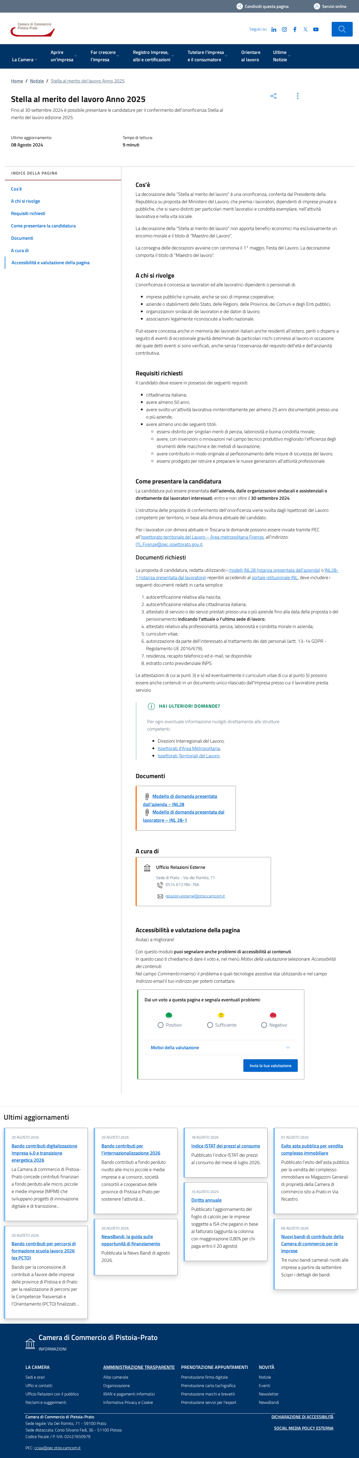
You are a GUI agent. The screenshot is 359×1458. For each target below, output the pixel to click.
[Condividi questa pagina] (273, 96)
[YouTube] (314, 29)
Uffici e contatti (38, 1385)
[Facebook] (293, 29)
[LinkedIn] (271, 29)
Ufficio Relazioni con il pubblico (52, 1394)
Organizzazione (116, 1385)
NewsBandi (269, 1402)
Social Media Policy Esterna (304, 1428)
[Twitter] (303, 29)
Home (17, 80)
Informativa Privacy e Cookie (128, 1402)
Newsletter (269, 1394)
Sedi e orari (35, 1377)
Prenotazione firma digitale (204, 1377)
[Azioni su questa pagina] (298, 96)
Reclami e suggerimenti (45, 1402)
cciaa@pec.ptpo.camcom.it (57, 1448)
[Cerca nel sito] (342, 29)
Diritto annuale (206, 1200)
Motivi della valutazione (175, 1047)
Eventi (264, 1385)
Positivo (174, 1024)
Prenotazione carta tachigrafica (208, 1385)
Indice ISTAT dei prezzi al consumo (225, 1145)
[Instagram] (282, 29)
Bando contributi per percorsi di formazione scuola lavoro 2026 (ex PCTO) (44, 1250)
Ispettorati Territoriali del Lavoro (188, 755)
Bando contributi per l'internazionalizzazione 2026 (130, 1149)
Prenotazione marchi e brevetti (208, 1394)
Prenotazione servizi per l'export (209, 1402)
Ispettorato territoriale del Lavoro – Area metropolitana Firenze (202, 537)
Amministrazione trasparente (139, 1367)
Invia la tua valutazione (270, 1065)
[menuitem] (25, 60)
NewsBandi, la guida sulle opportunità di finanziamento (130, 1240)
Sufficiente (226, 1024)
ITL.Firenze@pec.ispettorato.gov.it (169, 544)
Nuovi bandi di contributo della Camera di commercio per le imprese (312, 1243)
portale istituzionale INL (275, 577)
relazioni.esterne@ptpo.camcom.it (195, 896)
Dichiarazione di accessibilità (302, 1417)
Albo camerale (115, 1377)
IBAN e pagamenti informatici (129, 1394)
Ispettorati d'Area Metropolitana (189, 748)
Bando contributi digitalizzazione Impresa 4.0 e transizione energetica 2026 (44, 1153)
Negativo (278, 1024)
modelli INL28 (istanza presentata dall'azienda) (274, 570)
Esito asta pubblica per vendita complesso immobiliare (312, 1149)
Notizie (37, 80)
